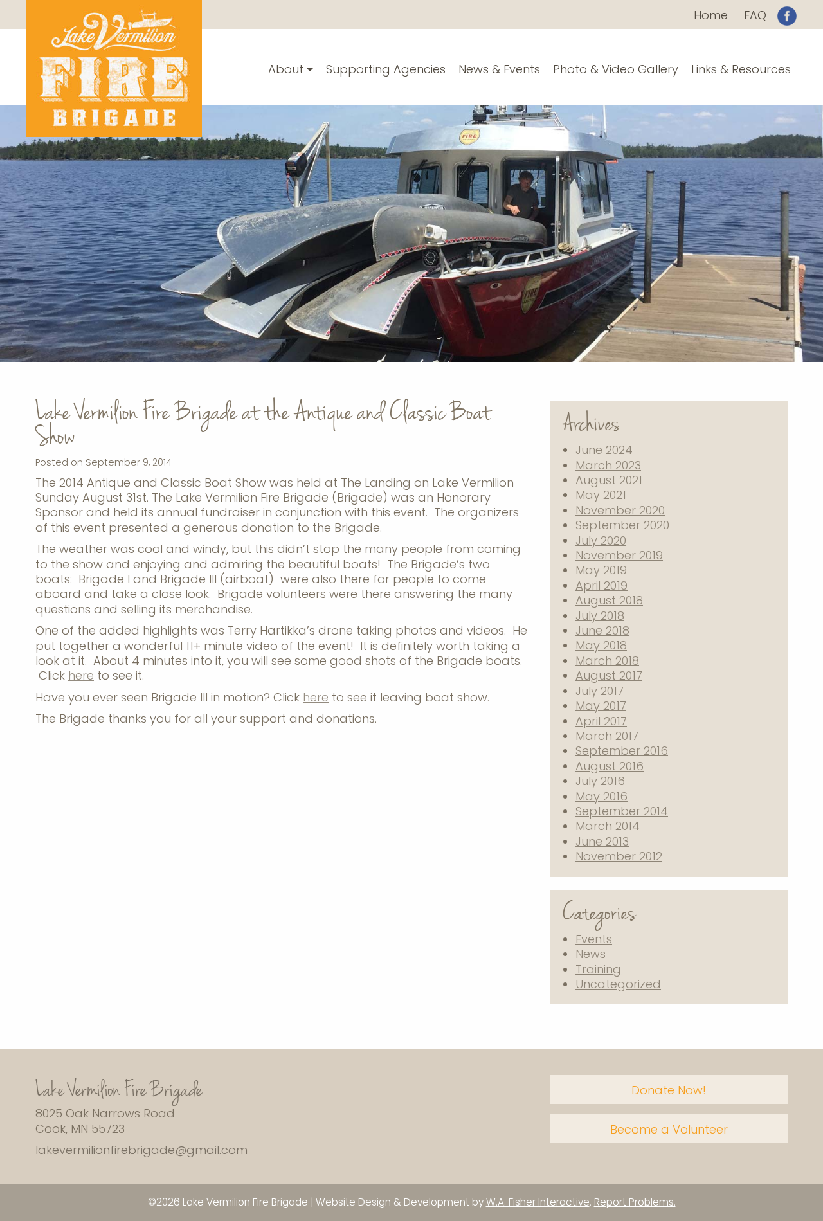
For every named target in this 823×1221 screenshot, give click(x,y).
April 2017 (601, 721)
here (81, 675)
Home (711, 15)
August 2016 (609, 766)
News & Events (499, 69)
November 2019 (619, 555)
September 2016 (621, 751)
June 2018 (602, 630)
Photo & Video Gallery (615, 69)
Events (593, 939)
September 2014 (621, 811)
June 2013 (602, 841)
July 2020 (600, 540)
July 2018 (599, 616)
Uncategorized (618, 984)
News (590, 954)
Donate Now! (668, 1090)
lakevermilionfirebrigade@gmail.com (141, 1150)
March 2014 (607, 826)
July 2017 (599, 691)
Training (598, 969)
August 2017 (608, 675)
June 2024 (604, 450)
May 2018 (601, 645)
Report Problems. (635, 1202)
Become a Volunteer (669, 1129)
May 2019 (601, 570)
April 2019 (601, 585)
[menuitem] (710, 15)
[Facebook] (786, 14)
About (285, 69)
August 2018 (609, 600)
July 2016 (600, 781)
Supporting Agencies (386, 69)
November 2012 (618, 856)
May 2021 (600, 495)
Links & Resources (741, 69)
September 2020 (622, 525)
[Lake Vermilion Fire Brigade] (114, 67)
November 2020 (620, 510)
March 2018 (607, 661)
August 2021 (608, 480)
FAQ (755, 15)
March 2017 (606, 736)
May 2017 (600, 706)
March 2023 (608, 465)
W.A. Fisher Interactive (538, 1202)
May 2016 (601, 796)
